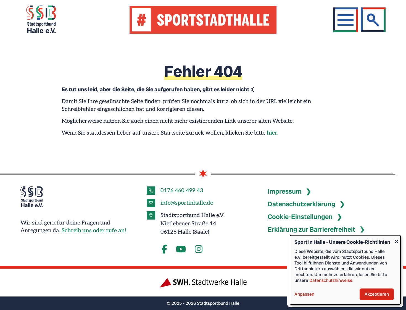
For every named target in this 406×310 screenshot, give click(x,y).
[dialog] (345, 269)
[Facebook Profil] (164, 249)
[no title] (181, 249)
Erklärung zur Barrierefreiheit (311, 229)
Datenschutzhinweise (330, 280)
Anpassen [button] (304, 294)
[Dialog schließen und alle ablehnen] (396, 238)
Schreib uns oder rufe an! (94, 230)
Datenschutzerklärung (301, 204)
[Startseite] (48, 20)
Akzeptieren (377, 294)
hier (272, 133)
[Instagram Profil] (198, 249)
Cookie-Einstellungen (300, 216)
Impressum (285, 191)
